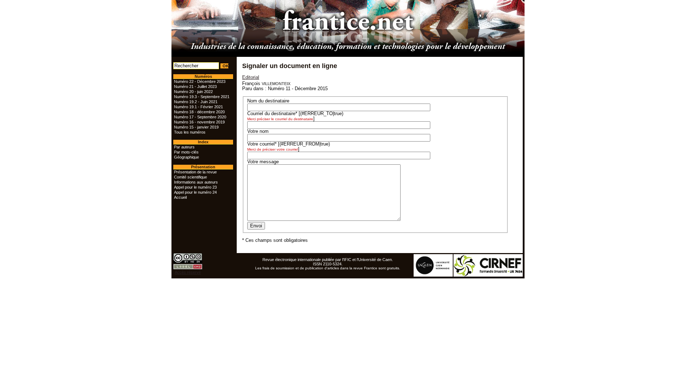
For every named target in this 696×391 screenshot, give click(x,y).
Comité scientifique (190, 177)
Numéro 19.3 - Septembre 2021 (201, 96)
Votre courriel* (262, 144)
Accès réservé (188, 272)
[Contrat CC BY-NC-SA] (187, 262)
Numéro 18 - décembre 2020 (199, 112)
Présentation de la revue (195, 172)
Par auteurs (184, 147)
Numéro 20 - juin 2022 (193, 91)
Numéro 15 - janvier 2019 (196, 127)
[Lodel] (187, 268)
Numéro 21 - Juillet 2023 (195, 86)
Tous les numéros (190, 132)
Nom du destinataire (268, 101)
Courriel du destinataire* (272, 113)
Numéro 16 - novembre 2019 (199, 122)
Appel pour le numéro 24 (195, 192)
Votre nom (258, 131)
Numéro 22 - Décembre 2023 (199, 81)
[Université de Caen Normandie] (433, 275)
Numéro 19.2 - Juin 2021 (196, 102)
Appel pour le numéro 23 (195, 187)
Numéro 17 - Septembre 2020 (200, 117)
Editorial (250, 77)
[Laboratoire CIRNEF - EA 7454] (488, 275)
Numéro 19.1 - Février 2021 (198, 107)
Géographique (186, 157)
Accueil (180, 197)
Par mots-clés (186, 152)
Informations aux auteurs (196, 182)
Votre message (263, 161)
